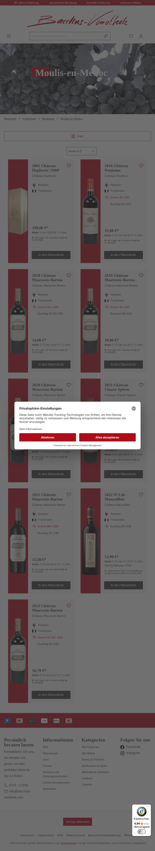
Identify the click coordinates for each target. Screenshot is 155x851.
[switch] (142, 831)
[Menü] (148, 807)
